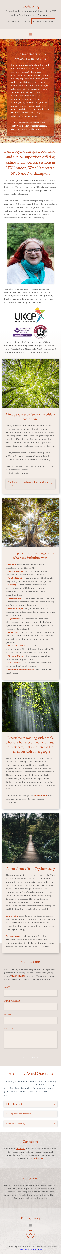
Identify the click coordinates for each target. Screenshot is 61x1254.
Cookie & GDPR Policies (30, 1249)
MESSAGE (9, 1028)
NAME (7, 987)
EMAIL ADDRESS (12, 1001)
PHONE (7, 1014)
